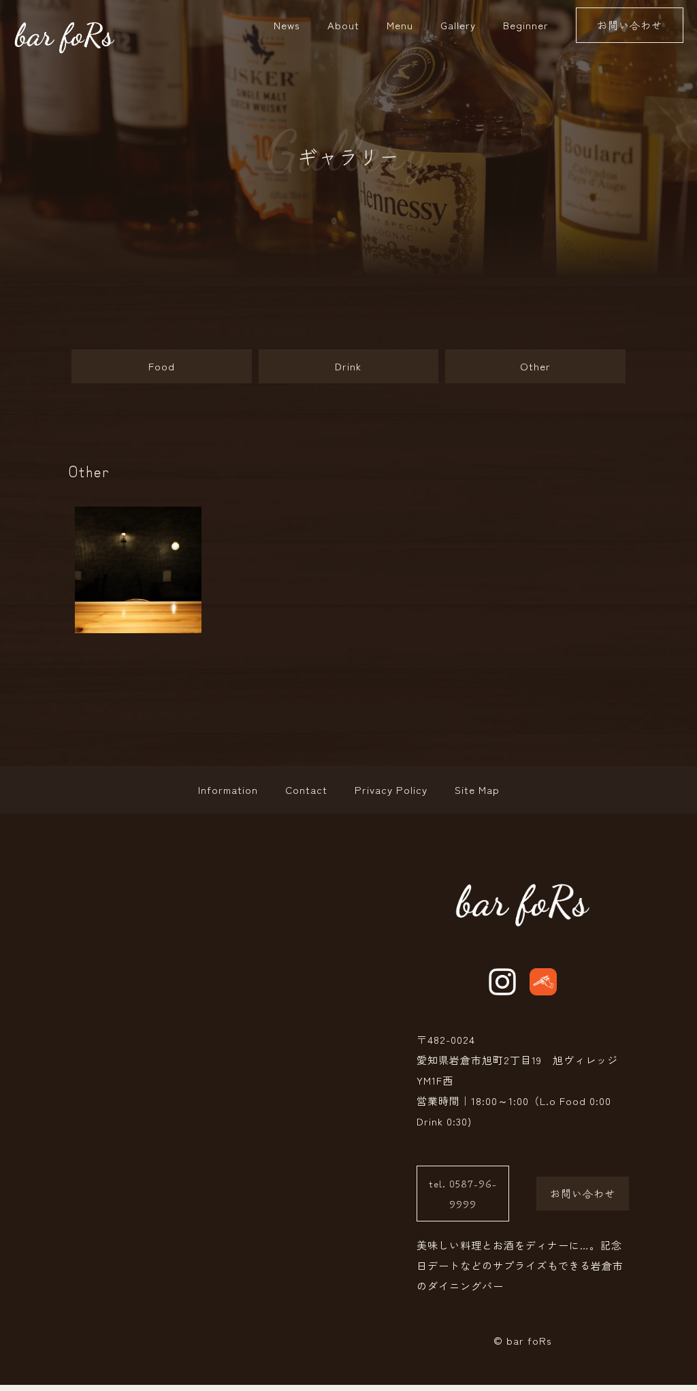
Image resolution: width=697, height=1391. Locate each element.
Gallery (458, 25)
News (287, 25)
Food (161, 366)
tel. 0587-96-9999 (463, 1193)
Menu (400, 25)
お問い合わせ (629, 25)
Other (535, 366)
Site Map (477, 789)
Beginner (526, 25)
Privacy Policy (391, 789)
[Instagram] (502, 981)
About (343, 25)
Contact (306, 789)
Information (228, 789)
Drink (348, 366)
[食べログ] (543, 981)
